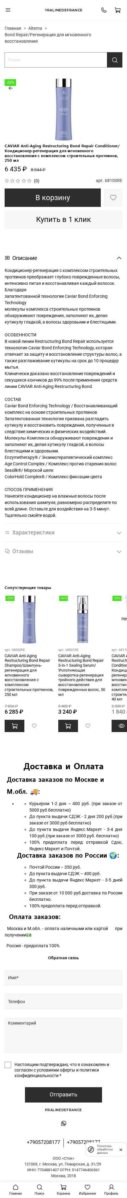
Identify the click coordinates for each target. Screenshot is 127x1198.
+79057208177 (43, 1142)
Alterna (35, 28)
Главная (13, 28)
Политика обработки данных (105, 1149)
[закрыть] (121, 1149)
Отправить (63, 1094)
